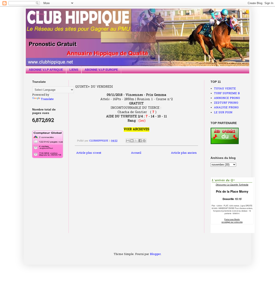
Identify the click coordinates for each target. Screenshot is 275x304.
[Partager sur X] (136, 140)
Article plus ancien (184, 153)
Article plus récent (88, 153)
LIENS (73, 69)
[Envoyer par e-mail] (128, 140)
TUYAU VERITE (225, 89)
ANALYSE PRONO (226, 108)
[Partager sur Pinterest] (144, 140)
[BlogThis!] (132, 140)
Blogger (155, 254)
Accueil (136, 153)
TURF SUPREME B (227, 93)
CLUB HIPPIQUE (38, 14)
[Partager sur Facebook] (140, 140)
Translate (47, 99)
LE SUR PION (223, 113)
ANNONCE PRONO (227, 98)
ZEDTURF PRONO (226, 103)
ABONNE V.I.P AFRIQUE (46, 69)
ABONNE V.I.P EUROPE (101, 69)
